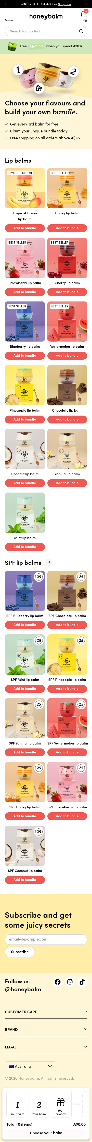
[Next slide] (86, 4)
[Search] (81, 31)
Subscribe (20, 951)
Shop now (64, 4)
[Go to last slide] (5, 4)
